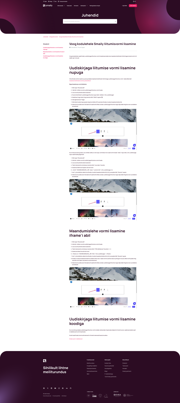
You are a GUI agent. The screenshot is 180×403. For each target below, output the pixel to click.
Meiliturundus (90, 363)
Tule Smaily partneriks (110, 376)
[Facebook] (44, 388)
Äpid (88, 374)
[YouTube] (55, 388)
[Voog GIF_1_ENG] (103, 129)
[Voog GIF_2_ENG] (103, 199)
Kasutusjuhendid (109, 366)
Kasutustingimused (47, 395)
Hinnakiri (124, 368)
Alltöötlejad (64, 395)
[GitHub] (70, 388)
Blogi (106, 371)
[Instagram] (59, 388)
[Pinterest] (62, 388)
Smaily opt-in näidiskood (75, 339)
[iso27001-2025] (94, 395)
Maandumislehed (91, 368)
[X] (47, 388)
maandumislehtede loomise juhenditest (80, 80)
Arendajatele (108, 368)
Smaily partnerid (126, 371)
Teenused (125, 366)
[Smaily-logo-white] (48, 7)
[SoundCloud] (67, 388)
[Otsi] (115, 21)
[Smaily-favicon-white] (63, 360)
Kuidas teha (108, 363)
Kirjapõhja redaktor (92, 366)
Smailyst (124, 363)
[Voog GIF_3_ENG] (103, 287)
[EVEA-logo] (117, 395)
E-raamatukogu (109, 374)
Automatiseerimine (92, 371)
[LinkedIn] (51, 388)
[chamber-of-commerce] (128, 395)
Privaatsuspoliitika (56, 395)
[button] (135, 1)
